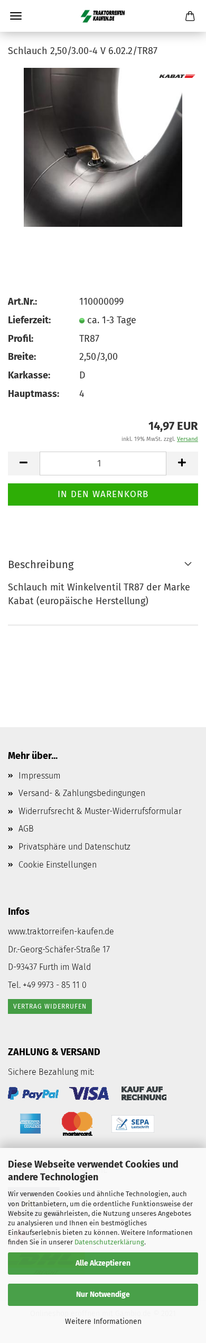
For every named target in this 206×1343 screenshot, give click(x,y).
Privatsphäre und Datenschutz (74, 847)
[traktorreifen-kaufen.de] (103, 16)
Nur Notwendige (103, 1294)
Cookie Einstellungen (57, 865)
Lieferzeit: (29, 320)
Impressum (39, 776)
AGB (26, 829)
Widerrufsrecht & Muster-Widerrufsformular (100, 811)
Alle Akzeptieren (103, 1263)
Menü (16, 16)
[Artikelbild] (103, 146)
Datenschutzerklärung (109, 1242)
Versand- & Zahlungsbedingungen (81, 793)
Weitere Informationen (103, 1321)
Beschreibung (40, 564)
